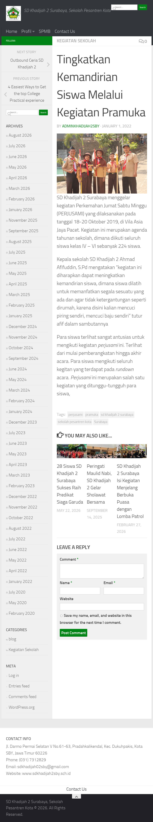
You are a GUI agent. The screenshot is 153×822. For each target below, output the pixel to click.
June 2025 (18, 262)
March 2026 (19, 188)
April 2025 (18, 284)
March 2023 (19, 475)
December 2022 (23, 496)
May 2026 (18, 167)
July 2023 (17, 432)
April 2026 (18, 177)
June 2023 (18, 443)
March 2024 (19, 390)
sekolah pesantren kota (74, 422)
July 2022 (17, 538)
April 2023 (18, 464)
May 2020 (18, 602)
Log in (14, 675)
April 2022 (18, 570)
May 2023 (18, 453)
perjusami (75, 415)
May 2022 (18, 560)
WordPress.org (22, 707)
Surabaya (100, 422)
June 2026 (18, 156)
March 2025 (19, 294)
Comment (69, 559)
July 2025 (17, 252)
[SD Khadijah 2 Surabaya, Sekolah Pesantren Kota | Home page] (13, 13)
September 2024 (23, 358)
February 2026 (22, 199)
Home (11, 31)
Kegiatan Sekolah (76, 40)
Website (66, 598)
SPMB (45, 31)
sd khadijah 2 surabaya (117, 415)
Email (109, 582)
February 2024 (22, 400)
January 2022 (20, 581)
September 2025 (23, 230)
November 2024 (23, 337)
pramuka (91, 415)
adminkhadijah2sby (80, 126)
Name (66, 582)
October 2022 (21, 517)
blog (12, 639)
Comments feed (22, 696)
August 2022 (20, 528)
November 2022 (23, 507)
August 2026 (20, 135)
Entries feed (19, 686)
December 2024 (23, 326)
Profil (26, 31)
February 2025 (22, 305)
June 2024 (18, 368)
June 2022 (18, 549)
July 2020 (17, 592)
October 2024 (21, 347)
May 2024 (18, 379)
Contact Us (65, 31)
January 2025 (20, 315)
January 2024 (20, 411)
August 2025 (20, 241)
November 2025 (23, 220)
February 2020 (22, 613)
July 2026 (17, 145)
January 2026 (20, 209)
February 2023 (22, 485)
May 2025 (18, 273)
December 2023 (23, 422)
